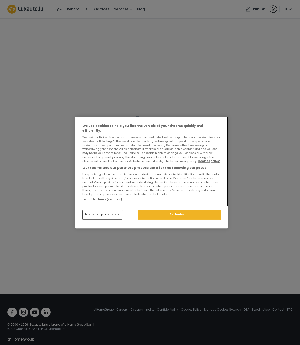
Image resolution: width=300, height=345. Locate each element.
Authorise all (179, 214)
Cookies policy (209, 161)
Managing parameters (102, 214)
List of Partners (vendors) (102, 199)
